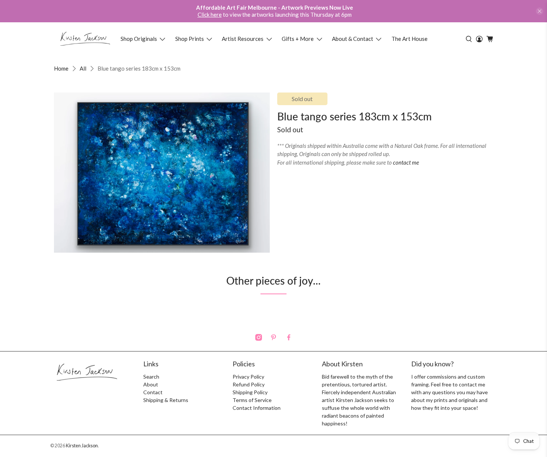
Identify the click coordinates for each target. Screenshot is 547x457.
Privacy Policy (248, 376)
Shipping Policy (250, 392)
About (150, 384)
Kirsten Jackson (82, 445)
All (83, 68)
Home (61, 68)
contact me (406, 162)
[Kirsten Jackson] (85, 39)
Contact (153, 392)
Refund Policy (249, 384)
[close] (539, 11)
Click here (210, 14)
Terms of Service (252, 400)
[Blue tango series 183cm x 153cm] (162, 172)
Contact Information (257, 408)
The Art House (409, 38)
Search (151, 376)
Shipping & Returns (165, 400)
